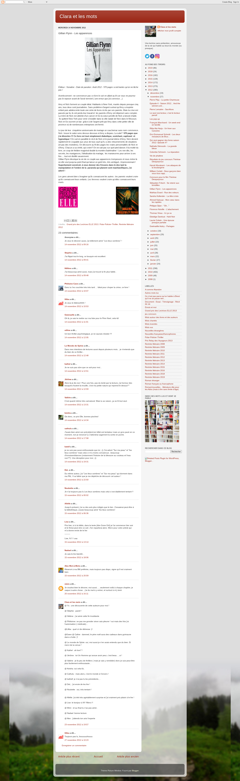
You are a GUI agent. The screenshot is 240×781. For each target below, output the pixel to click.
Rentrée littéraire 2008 (155, 344)
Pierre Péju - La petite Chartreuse (164, 100)
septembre (155, 234)
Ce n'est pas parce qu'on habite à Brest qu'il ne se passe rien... (162, 297)
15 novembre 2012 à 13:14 (76, 542)
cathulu (68, 428)
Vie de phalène (156, 156)
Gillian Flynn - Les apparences (163, 189)
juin (152, 245)
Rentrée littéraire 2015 (155, 367)
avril (152, 253)
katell (67, 447)
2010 (150, 272)
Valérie (68, 398)
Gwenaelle (69, 315)
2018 (150, 72)
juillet (152, 242)
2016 (150, 75)
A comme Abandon (153, 290)
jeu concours (150, 314)
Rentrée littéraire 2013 (155, 360)
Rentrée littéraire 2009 (155, 347)
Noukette (69, 488)
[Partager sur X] (70, 220)
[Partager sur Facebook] (73, 220)
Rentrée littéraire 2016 (155, 370)
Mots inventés (151, 324)
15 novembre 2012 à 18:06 (76, 557)
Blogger (135, 771)
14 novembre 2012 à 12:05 (76, 337)
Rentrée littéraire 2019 (155, 377)
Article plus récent (68, 756)
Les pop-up (155, 119)
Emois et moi (150, 307)
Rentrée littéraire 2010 (155, 350)
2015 (150, 79)
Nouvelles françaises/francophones (160, 334)
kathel (67, 364)
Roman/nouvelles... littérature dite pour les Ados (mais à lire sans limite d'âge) (162, 388)
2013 (150, 86)
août (152, 238)
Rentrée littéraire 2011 (155, 354)
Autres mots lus (152, 293)
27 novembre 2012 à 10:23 (76, 740)
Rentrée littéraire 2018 (155, 374)
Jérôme (68, 379)
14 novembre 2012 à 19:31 (76, 462)
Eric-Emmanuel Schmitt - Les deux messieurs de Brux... (165, 135)
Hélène (68, 268)
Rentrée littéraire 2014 (155, 364)
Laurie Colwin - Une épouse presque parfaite (162, 221)
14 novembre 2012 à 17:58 (76, 438)
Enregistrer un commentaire (74, 745)
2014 (150, 82)
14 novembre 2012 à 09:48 (76, 275)
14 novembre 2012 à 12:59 (76, 389)
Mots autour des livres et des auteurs (161, 317)
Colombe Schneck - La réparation (164, 152)
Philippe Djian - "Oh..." (159, 206)
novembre (155, 97)
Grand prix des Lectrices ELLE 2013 (82, 224)
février (153, 260)
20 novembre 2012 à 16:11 (76, 594)
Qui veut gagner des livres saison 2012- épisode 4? (164, 141)
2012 (150, 90)
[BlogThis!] (68, 220)
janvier (153, 264)
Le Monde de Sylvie (74, 346)
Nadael (68, 550)
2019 (150, 68)
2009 (150, 276)
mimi (67, 584)
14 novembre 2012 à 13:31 (76, 405)
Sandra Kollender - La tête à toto (164, 196)
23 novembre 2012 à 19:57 (76, 725)
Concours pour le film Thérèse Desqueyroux (163, 178)
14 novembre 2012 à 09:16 (76, 244)
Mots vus (149, 327)
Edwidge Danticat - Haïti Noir (162, 217)
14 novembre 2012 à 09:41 (76, 260)
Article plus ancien (128, 756)
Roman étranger (152, 380)
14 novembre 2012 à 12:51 (76, 371)
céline (67, 330)
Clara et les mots (78, 16)
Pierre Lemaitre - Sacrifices (162, 109)
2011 (150, 268)
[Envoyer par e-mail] (65, 220)
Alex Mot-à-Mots (72, 566)
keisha (68, 413)
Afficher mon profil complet (169, 31)
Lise (67, 522)
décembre (155, 93)
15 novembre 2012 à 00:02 (76, 495)
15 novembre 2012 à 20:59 (76, 576)
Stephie (68, 253)
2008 (150, 279)
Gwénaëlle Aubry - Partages (162, 226)
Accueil (98, 756)
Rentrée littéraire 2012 (155, 357)
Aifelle (68, 504)
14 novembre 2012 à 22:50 (76, 480)
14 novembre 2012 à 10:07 (76, 291)
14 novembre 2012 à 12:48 (76, 355)
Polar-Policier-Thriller (109, 224)
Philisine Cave (71, 284)
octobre (154, 231)
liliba (67, 299)
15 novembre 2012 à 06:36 (76, 513)
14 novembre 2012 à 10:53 (76, 306)
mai (152, 249)
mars (152, 256)
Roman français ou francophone (159, 384)
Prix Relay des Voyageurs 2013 (158, 341)
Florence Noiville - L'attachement (164, 209)
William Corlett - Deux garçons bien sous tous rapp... (165, 172)
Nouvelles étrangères (154, 331)
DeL (66, 470)
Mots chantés (151, 321)
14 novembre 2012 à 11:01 (76, 322)
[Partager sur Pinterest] (75, 220)
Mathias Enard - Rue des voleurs (164, 193)
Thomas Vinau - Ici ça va (161, 213)
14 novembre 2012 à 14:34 (76, 420)
